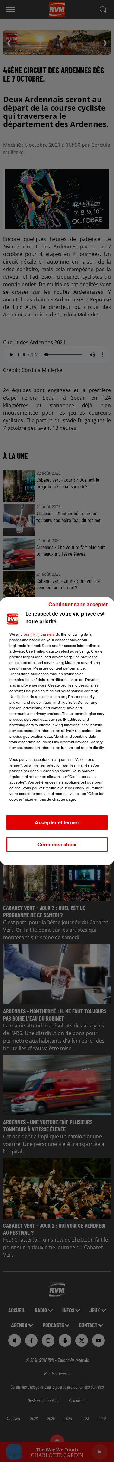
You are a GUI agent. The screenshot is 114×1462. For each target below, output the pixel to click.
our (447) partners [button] (39, 634)
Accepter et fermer (57, 822)
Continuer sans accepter (78, 604)
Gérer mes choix (57, 844)
